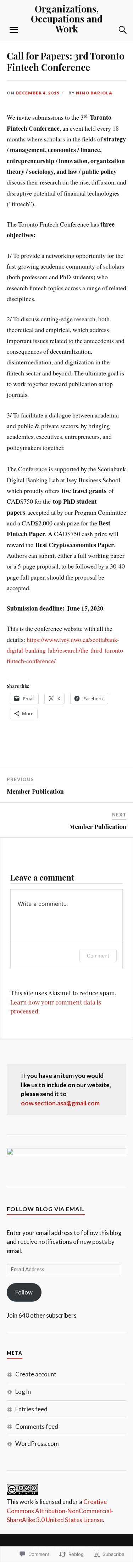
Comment (98, 956)
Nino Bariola (94, 92)
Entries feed (31, 1409)
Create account (35, 1374)
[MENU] (14, 30)
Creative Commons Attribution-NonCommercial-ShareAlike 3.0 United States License (60, 1511)
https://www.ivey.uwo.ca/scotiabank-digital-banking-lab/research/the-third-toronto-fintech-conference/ (66, 650)
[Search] (116, 30)
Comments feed (36, 1426)
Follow (24, 1292)
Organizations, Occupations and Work (66, 18)
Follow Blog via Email (46, 1208)
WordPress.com (37, 1443)
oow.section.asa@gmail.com (60, 1103)
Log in (23, 1391)
